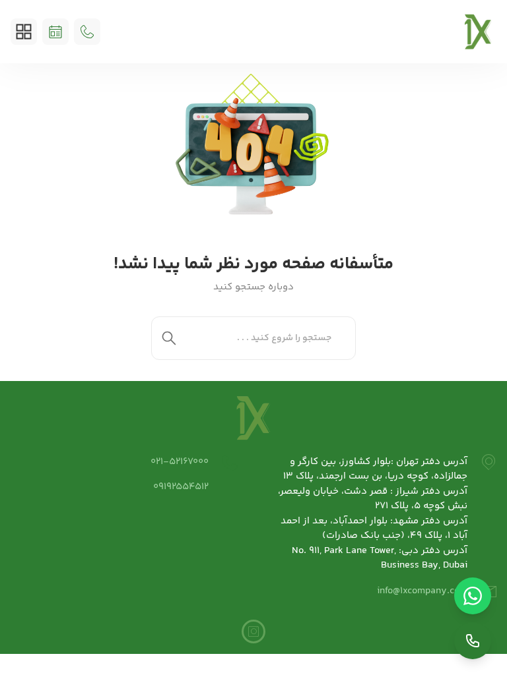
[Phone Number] (87, 31)
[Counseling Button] (55, 31)
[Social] (253, 631)
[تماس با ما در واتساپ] (472, 595)
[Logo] (478, 32)
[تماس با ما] (472, 640)
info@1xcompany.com (422, 591)
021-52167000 (180, 461)
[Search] (169, 338)
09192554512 (181, 486)
